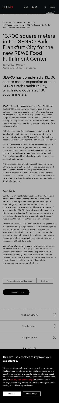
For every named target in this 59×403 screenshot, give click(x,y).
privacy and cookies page (22, 379)
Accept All (12, 394)
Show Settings (31, 394)
